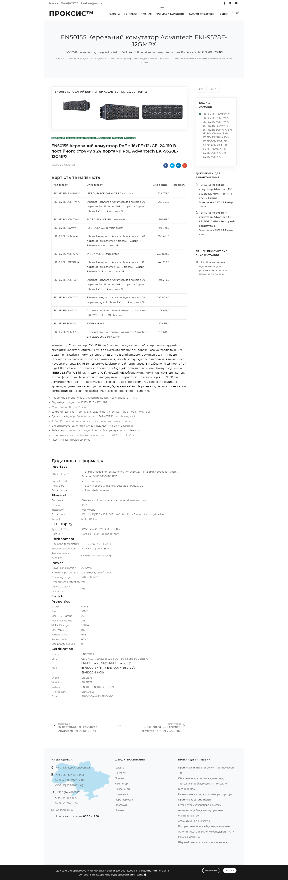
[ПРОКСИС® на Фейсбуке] (224, 3)
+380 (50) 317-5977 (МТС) (69, 779)
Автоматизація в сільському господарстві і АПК (206, 831)
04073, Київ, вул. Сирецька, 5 (73, 767)
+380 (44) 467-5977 (68, 792)
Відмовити (211, 870)
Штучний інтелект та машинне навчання (202, 842)
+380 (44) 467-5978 (66, 802)
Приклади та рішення (170, 14)
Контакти (130, 14)
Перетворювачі (124, 799)
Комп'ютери (122, 783)
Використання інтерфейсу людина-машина (204, 826)
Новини (223, 14)
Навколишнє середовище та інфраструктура (205, 794)
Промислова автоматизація (194, 799)
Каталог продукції (201, 14)
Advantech (70, 165)
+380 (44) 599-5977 (66, 797)
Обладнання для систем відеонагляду (201, 778)
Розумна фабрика (189, 836)
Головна (114, 14)
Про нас (146, 14)
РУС (201, 89)
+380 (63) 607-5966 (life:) (69, 785)
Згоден (230, 870)
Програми (121, 804)
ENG (213, 89)
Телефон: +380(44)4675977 (63, 3)
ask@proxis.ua (64, 809)
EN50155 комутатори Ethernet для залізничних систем (140, 58)
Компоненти (122, 788)
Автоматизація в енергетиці (194, 820)
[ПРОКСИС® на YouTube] (236, 3)
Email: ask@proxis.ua (91, 3)
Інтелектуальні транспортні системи (200, 804)
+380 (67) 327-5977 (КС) (70, 774)
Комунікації (100, 58)
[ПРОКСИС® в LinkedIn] (230, 3)
